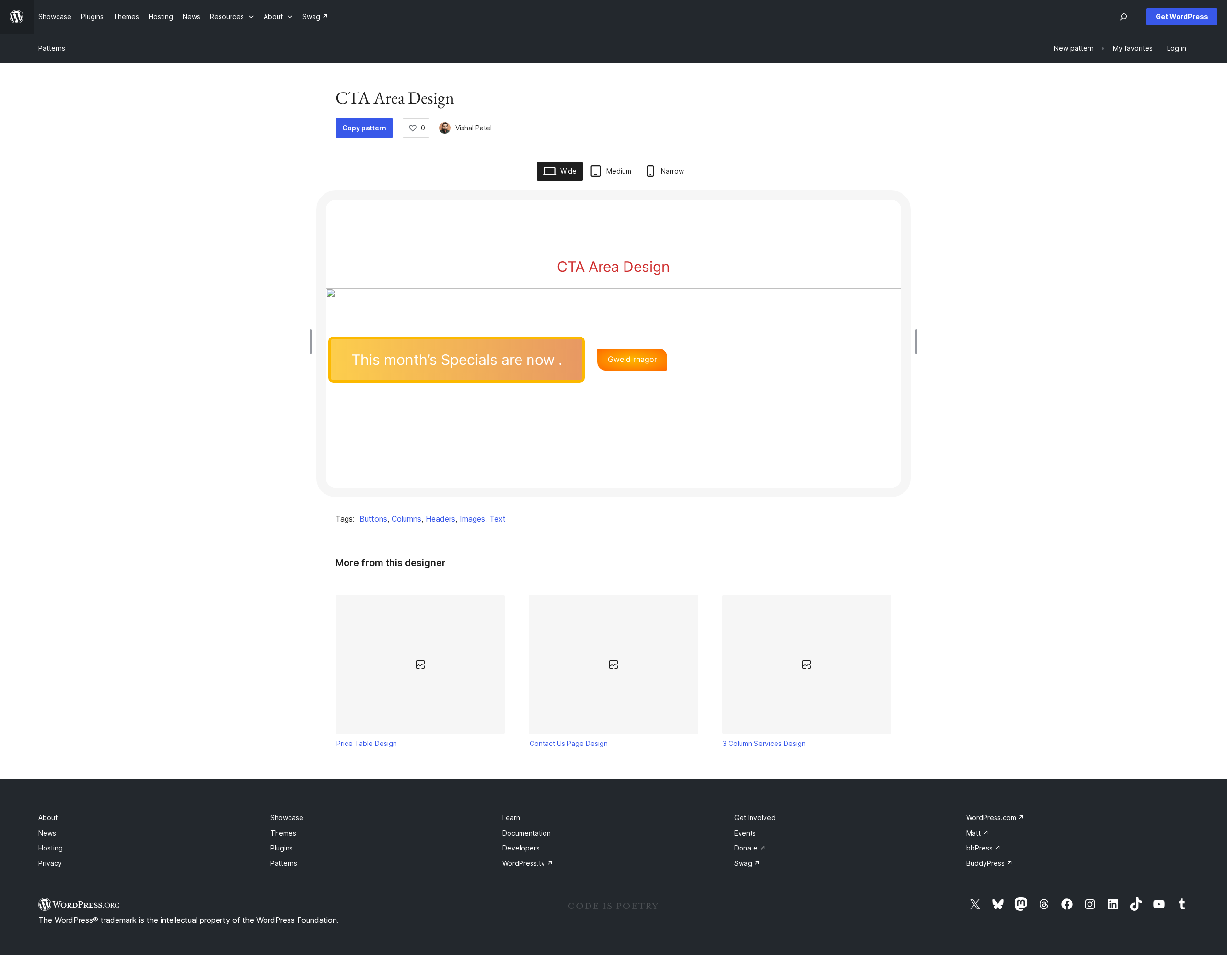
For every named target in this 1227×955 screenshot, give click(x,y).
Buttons (373, 519)
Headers (440, 519)
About (48, 818)
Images (472, 519)
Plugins (281, 848)
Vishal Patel (473, 128)
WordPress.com (995, 818)
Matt (977, 833)
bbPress (983, 848)
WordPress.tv (527, 863)
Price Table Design (366, 743)
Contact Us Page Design (569, 743)
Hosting (50, 848)
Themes (283, 833)
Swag (747, 863)
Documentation (526, 833)
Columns (406, 519)
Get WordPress (1182, 16)
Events (745, 833)
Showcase (286, 818)
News (47, 833)
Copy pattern (364, 128)
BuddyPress (989, 863)
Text (497, 519)
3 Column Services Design (764, 743)
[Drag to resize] (313, 341)
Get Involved (755, 818)
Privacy (50, 863)
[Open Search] (1123, 17)
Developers (521, 848)
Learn (511, 818)
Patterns (51, 48)
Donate (750, 848)
